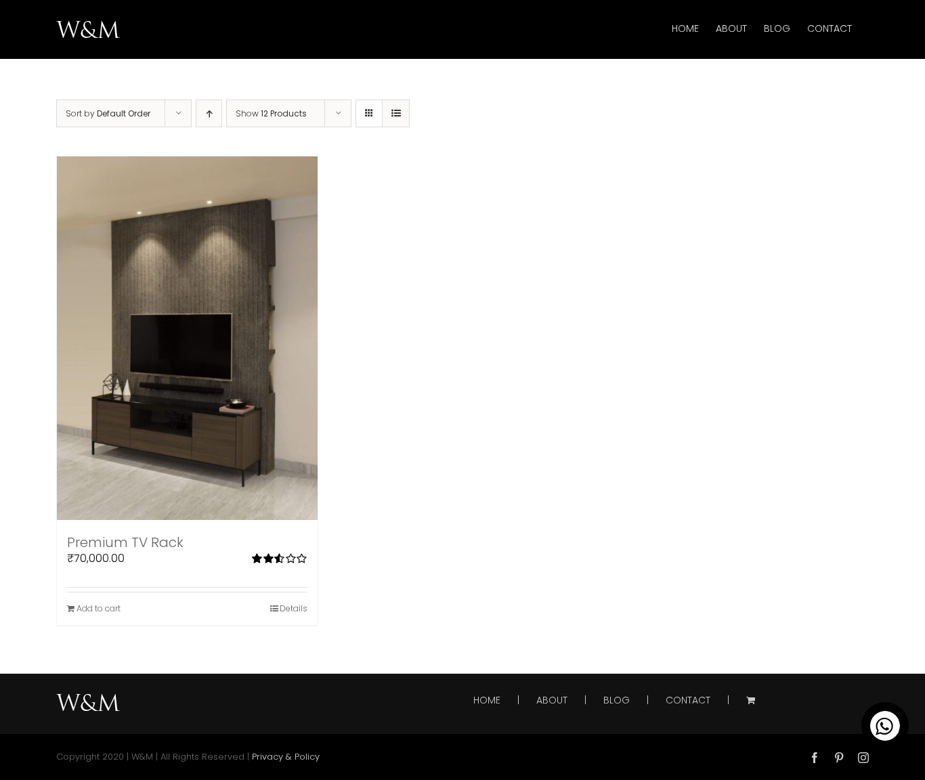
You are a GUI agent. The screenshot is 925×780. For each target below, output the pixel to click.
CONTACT (688, 700)
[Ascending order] (209, 113)
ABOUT (551, 700)
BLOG (616, 700)
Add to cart (99, 608)
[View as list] (396, 113)
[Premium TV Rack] (187, 338)
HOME (486, 700)
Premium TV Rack (125, 542)
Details (293, 608)
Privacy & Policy (286, 756)
